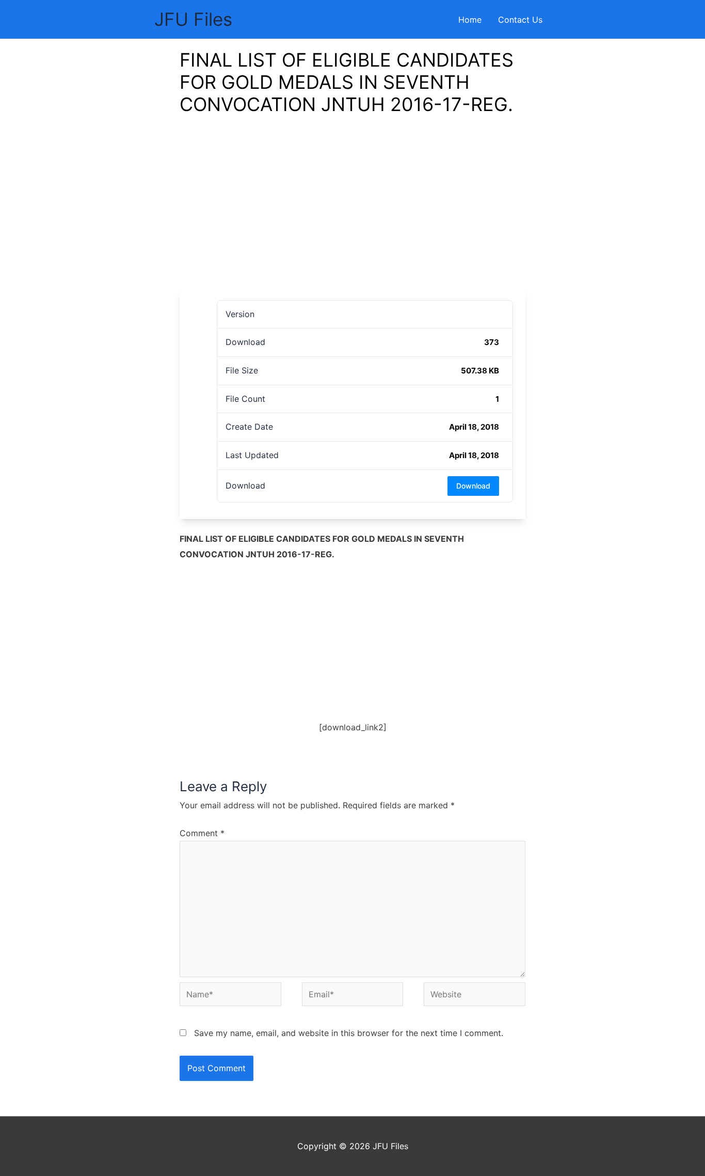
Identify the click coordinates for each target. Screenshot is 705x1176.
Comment (202, 833)
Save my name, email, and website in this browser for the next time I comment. (348, 1033)
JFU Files (193, 19)
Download (473, 485)
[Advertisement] (352, 210)
